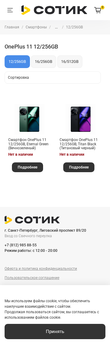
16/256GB (43, 61)
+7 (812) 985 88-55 (21, 245)
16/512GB (70, 61)
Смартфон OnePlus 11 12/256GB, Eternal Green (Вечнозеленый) (28, 144)
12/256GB (17, 61)
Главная (12, 27)
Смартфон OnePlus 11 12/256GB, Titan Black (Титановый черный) (79, 144)
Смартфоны (36, 27)
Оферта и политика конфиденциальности (41, 268)
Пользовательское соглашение (32, 278)
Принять (55, 331)
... (56, 27)
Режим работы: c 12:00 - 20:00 (31, 250)
